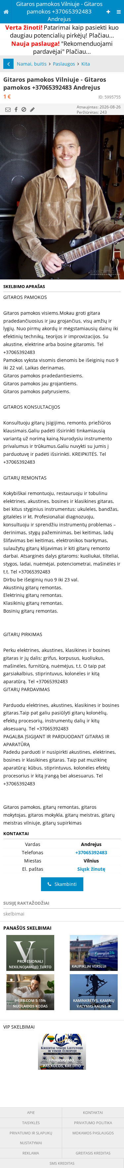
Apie (31, 1112)
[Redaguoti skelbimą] (32, 109)
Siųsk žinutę (91, 869)
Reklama (30, 1153)
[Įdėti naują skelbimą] (108, 12)
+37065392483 (91, 852)
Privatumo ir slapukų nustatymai (31, 1137)
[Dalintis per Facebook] (16, 109)
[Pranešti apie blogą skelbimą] (24, 109)
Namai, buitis (32, 64)
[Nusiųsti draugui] (8, 109)
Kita (85, 64)
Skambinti (66, 884)
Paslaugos (64, 64)
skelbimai (13, 914)
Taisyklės (31, 1122)
